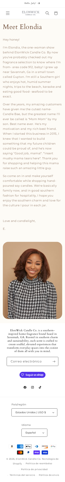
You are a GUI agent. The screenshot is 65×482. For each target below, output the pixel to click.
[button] (8, 13)
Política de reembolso (39, 463)
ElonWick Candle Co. (28, 459)
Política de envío (49, 475)
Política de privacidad (34, 469)
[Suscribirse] (54, 361)
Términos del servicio (22, 475)
